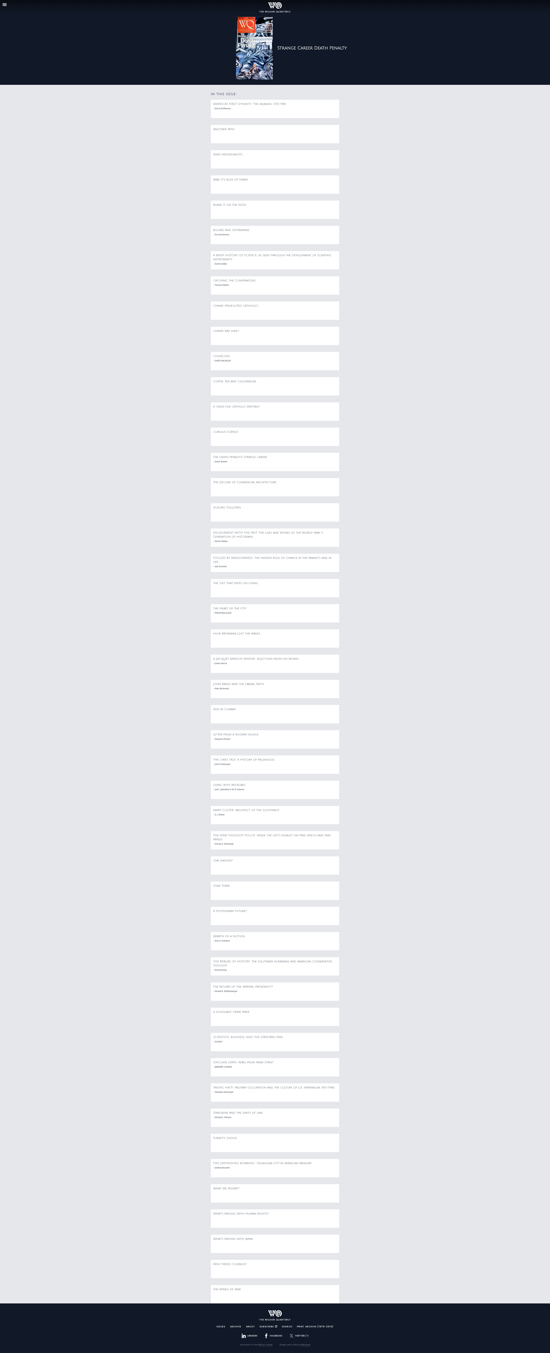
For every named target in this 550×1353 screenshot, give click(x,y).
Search (287, 1326)
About (250, 1326)
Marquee (305, 1344)
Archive (235, 1326)
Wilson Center (265, 1344)
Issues (220, 1326)
